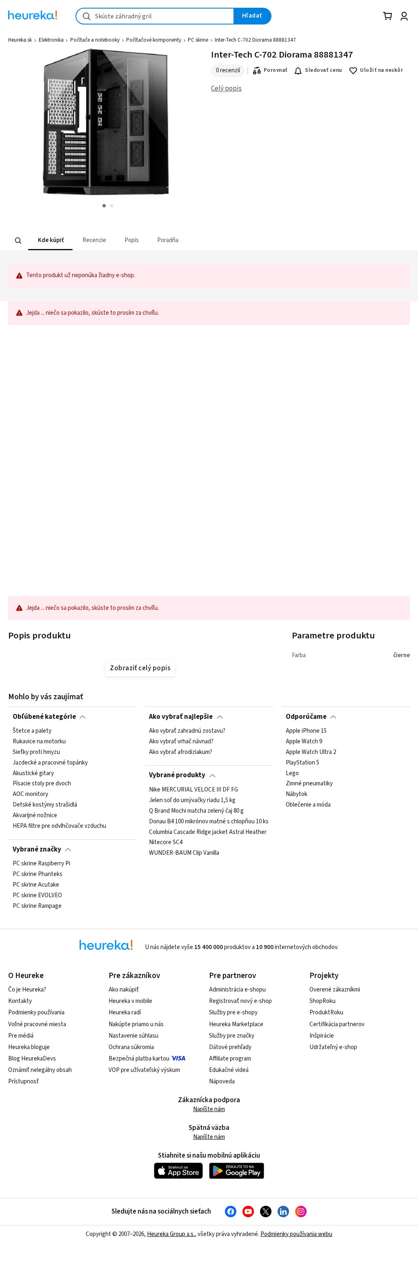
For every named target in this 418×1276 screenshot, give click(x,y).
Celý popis (226, 88)
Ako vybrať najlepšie (181, 717)
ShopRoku (322, 1001)
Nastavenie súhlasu (133, 1035)
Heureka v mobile (130, 1001)
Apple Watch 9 (304, 742)
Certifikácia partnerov (337, 1024)
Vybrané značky (37, 849)
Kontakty (20, 1001)
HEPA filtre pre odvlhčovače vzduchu (59, 826)
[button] (50, 240)
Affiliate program (230, 1058)
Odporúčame (306, 717)
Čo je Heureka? (27, 989)
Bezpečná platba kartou (139, 1058)
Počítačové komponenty (153, 40)
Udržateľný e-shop (333, 1047)
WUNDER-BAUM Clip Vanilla (184, 853)
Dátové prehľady (230, 1047)
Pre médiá (20, 1035)
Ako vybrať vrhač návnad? (181, 742)
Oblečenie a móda (308, 805)
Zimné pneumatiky (309, 784)
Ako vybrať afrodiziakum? (180, 752)
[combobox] (155, 16)
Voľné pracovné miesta (37, 1024)
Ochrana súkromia (131, 1047)
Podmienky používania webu (296, 1234)
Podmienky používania (36, 1012)
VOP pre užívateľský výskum (144, 1070)
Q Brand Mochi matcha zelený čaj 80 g (196, 811)
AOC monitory (30, 794)
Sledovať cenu (323, 70)
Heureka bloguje (29, 1047)
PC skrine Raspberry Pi (41, 864)
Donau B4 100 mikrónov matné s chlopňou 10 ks (209, 821)
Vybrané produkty (177, 775)
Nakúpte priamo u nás (136, 1024)
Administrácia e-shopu (237, 989)
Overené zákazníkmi (334, 989)
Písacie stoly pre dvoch (42, 784)
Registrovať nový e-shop (240, 1001)
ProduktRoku (326, 1012)
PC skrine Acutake (36, 885)
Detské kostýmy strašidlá (45, 805)
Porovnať (275, 70)
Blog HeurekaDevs (32, 1058)
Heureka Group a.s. (171, 1234)
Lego (292, 773)
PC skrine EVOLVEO (37, 895)
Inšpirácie (321, 1035)
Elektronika (51, 40)
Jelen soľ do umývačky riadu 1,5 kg (192, 800)
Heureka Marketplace (236, 1024)
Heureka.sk (20, 40)
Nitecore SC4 (165, 842)
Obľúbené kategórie (44, 717)
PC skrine (198, 40)
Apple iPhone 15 (306, 731)
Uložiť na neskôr (381, 70)
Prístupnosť (23, 1081)
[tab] (50, 241)
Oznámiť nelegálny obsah (40, 1070)
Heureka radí (125, 1012)
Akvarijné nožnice (35, 815)
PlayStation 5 (302, 763)
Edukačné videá (229, 1070)
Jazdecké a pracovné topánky (50, 763)
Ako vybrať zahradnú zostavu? (187, 731)
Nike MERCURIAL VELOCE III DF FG (193, 790)
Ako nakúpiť (124, 989)
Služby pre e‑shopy (233, 1012)
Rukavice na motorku (39, 742)
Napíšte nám (209, 1109)
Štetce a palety (32, 731)
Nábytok (296, 794)
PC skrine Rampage (37, 906)
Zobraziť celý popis (140, 668)
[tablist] (158, 241)
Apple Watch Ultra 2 (311, 752)
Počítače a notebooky (95, 40)
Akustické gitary (33, 773)
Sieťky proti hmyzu (36, 752)
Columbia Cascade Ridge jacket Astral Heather (208, 832)
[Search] (18, 240)
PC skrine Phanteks (37, 874)
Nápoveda (222, 1081)
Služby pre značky (231, 1035)
